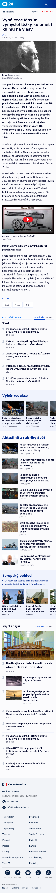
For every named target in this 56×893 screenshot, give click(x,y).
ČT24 (4, 35)
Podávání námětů (37, 851)
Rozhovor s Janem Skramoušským (17, 236)
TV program (8, 816)
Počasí (5, 845)
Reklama (33, 822)
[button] (28, 219)
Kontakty (33, 863)
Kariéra (32, 845)
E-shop (5, 851)
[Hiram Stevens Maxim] (28, 57)
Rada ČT (33, 839)
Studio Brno (35, 828)
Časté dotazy (35, 857)
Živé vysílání (8, 822)
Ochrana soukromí (20, 887)
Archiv (17, 305)
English (5, 887)
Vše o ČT (6, 863)
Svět (7, 305)
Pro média (34, 816)
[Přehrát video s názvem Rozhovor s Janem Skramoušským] (28, 219)
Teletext (6, 834)
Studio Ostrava (36, 834)
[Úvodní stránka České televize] (14, 784)
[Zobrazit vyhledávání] (46, 4)
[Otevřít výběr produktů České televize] (53, 4)
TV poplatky (8, 828)
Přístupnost (36, 887)
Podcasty (6, 839)
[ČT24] (7, 4)
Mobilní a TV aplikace (12, 857)
